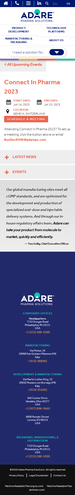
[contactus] (17, 3)
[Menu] (28, 3)
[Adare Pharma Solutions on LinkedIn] (39, 3)
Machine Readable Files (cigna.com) (24, 486)
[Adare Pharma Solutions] (37, 298)
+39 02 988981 (37, 361)
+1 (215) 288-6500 (37, 332)
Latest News (24, 157)
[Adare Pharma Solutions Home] (6, 3)
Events (19, 172)
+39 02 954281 (37, 389)
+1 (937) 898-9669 (37, 408)
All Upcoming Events (24, 64)
